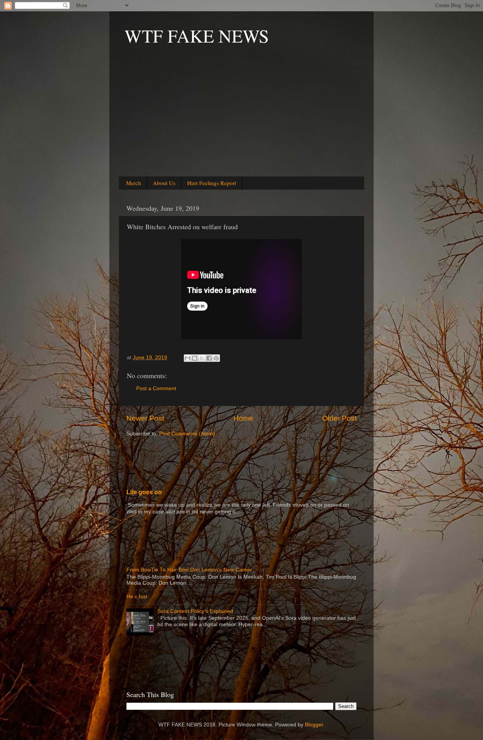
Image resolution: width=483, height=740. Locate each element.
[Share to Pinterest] (216, 358)
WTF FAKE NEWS (197, 35)
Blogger (314, 725)
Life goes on (144, 492)
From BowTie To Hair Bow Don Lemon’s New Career (189, 570)
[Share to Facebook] (209, 358)
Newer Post (145, 418)
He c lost (136, 596)
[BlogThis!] (194, 358)
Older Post (339, 418)
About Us (164, 183)
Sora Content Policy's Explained (195, 611)
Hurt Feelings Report (211, 183)
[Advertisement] (241, 121)
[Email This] (187, 358)
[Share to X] (202, 358)
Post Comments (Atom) (187, 434)
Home (243, 418)
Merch (133, 183)
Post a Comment (156, 388)
